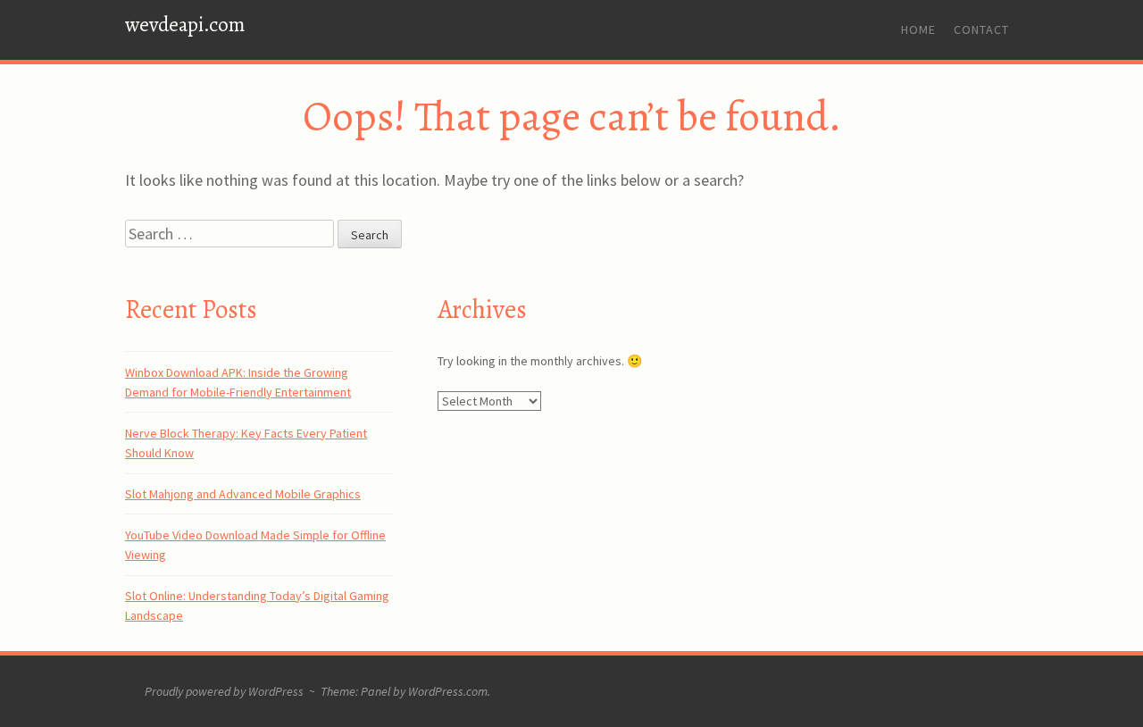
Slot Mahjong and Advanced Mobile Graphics (243, 494)
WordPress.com (448, 691)
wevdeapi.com (185, 24)
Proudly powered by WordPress (224, 691)
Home (918, 29)
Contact (981, 29)
